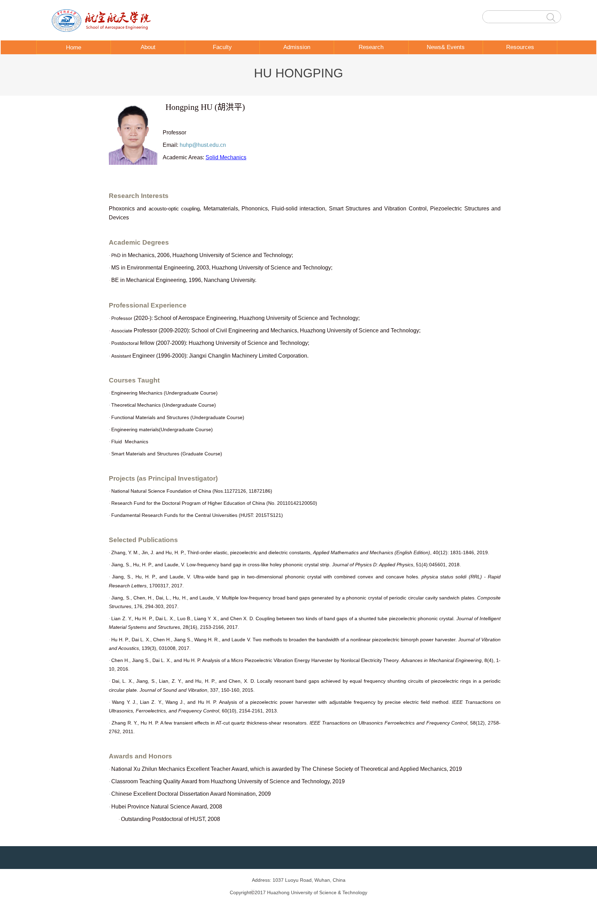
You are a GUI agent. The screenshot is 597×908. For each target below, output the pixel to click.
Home (73, 47)
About (148, 47)
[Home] (103, 20)
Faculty (222, 47)
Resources (520, 47)
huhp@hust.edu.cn (203, 145)
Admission (296, 47)
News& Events (446, 47)
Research (371, 47)
